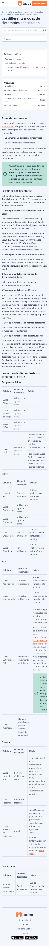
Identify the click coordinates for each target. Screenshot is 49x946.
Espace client (7, 126)
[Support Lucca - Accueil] (24, 3)
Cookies (24, 924)
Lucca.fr (24, 933)
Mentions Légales (25, 928)
